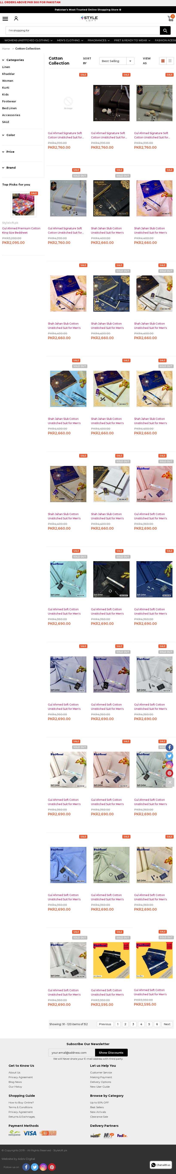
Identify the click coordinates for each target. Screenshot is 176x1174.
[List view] (170, 61)
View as (147, 61)
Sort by (87, 61)
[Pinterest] (52, 1167)
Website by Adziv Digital (18, 1158)
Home (6, 48)
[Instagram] (43, 1167)
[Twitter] (34, 1167)
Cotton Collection (27, 48)
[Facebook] (26, 1167)
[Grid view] (163, 61)
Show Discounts (111, 1052)
